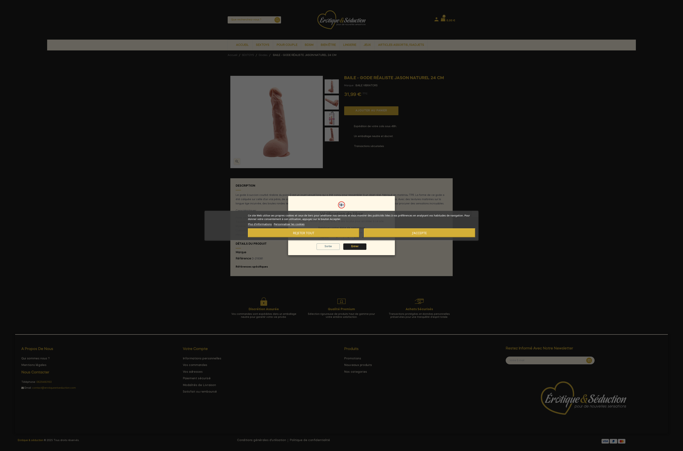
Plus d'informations (260, 224)
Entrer (355, 246)
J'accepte (419, 233)
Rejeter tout (303, 233)
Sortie (328, 246)
